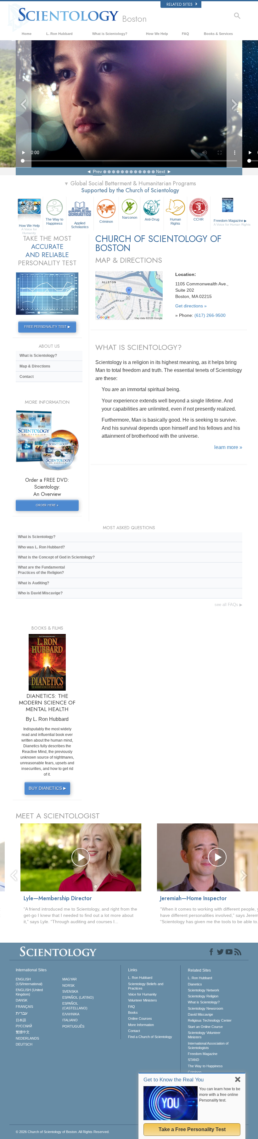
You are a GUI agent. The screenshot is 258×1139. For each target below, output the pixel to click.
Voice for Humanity (142, 994)
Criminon (106, 221)
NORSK (68, 985)
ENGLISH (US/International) (29, 981)
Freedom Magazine (228, 222)
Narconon (129, 217)
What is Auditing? (33, 583)
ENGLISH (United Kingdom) (29, 992)
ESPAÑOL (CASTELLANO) (74, 1006)
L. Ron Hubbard (59, 34)
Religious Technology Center (210, 1020)
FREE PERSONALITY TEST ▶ (47, 326)
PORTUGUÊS (73, 1026)
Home (26, 34)
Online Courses (140, 1018)
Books (133, 1012)
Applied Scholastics (80, 224)
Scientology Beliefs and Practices (145, 986)
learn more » (228, 447)
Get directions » (191, 305)
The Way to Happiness (54, 221)
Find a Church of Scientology (150, 1037)
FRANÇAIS (24, 1006)
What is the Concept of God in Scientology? (56, 557)
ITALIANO (70, 1020)
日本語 (21, 1020)
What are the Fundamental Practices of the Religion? (41, 570)
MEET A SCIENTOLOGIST (58, 815)
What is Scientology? (109, 34)
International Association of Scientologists (208, 1045)
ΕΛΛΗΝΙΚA (70, 1014)
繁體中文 (23, 1032)
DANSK (21, 1000)
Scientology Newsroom (205, 1008)
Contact (27, 376)
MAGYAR (69, 979)
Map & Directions (35, 366)
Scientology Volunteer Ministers (204, 1035)
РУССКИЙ (24, 1026)
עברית (21, 1013)
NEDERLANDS (27, 1038)
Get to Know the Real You (173, 1080)
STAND (193, 1060)
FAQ (185, 34)
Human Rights (175, 221)
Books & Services (218, 34)
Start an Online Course (205, 1027)
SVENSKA (70, 991)
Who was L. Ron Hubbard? (41, 547)
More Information (141, 1025)
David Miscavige (200, 1014)
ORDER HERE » (47, 505)
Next (160, 171)
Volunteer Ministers (142, 1000)
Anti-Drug (152, 219)
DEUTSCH (24, 1044)
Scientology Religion (203, 996)
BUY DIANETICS (47, 788)
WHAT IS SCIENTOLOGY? (138, 347)
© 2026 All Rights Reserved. (62, 1132)
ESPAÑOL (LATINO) (78, 997)
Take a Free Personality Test (192, 1129)
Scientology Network (203, 990)
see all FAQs (228, 604)
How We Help (157, 34)
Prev (97, 171)
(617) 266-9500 (210, 315)
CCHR (199, 219)
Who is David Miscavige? (40, 593)
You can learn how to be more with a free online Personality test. (219, 1095)
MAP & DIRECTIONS (128, 260)
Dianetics (195, 984)
